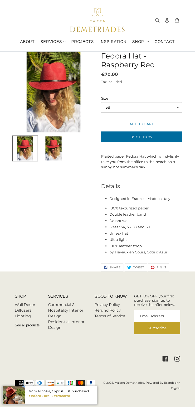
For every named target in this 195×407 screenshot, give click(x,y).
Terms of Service (109, 316)
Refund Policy (107, 310)
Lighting (23, 316)
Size (104, 98)
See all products (27, 325)
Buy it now (141, 137)
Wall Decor (25, 304)
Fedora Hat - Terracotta (49, 396)
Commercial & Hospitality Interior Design (65, 310)
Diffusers (23, 310)
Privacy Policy (107, 304)
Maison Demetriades (129, 382)
